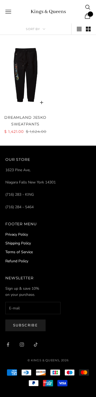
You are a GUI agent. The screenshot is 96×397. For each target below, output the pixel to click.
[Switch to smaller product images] (88, 29)
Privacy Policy (16, 234)
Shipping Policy (18, 243)
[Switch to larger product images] (79, 29)
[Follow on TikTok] (35, 344)
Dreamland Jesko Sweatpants (25, 120)
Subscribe (25, 325)
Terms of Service (19, 252)
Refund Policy (16, 261)
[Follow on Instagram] (22, 344)
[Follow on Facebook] (8, 344)
